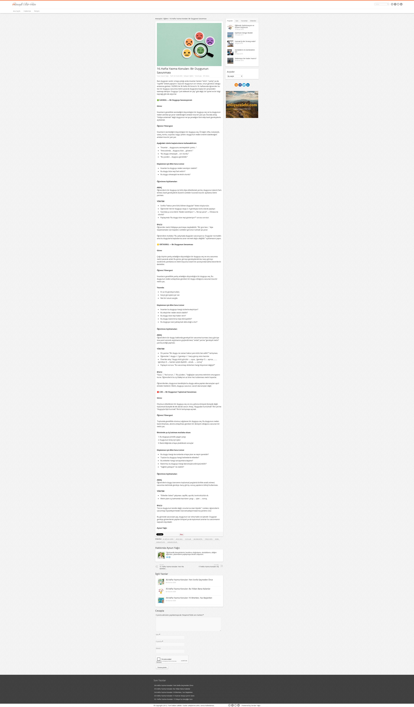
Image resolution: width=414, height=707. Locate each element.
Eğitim (165, 18)
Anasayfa (158, 18)
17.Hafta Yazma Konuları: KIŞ (209, 566)
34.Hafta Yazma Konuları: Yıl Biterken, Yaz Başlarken (189, 597)
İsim (157, 634)
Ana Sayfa (16, 11)
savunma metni (197, 539)
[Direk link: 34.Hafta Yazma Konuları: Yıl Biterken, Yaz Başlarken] (161, 603)
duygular (188, 539)
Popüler (230, 21)
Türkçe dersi (208, 539)
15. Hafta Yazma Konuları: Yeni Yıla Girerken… (172, 567)
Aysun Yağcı (165, 76)
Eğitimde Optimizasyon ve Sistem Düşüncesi (244, 26)
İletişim (36, 11)
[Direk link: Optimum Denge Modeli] (230, 38)
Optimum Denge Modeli (243, 33)
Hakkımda (27, 11)
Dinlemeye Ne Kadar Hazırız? (245, 58)
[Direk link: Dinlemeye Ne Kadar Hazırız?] (230, 63)
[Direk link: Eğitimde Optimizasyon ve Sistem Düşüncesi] (230, 29)
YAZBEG (217, 539)
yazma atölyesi (160, 542)
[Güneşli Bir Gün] (24, 5)
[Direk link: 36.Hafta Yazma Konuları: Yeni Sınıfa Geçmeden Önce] (161, 585)
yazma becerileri (172, 542)
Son (237, 21)
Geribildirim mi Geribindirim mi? (245, 51)
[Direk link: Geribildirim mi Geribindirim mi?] (230, 55)
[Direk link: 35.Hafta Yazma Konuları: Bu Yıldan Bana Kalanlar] (161, 594)
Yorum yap (198, 76)
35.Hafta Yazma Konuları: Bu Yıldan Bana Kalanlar (188, 588)
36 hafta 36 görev (168, 539)
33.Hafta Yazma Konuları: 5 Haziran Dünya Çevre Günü (174, 696)
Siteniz (158, 648)
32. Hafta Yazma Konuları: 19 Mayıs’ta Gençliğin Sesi (173, 699)
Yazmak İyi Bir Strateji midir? (245, 41)
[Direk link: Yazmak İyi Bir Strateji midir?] (230, 46)
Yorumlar (244, 21)
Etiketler (253, 21)
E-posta (159, 641)
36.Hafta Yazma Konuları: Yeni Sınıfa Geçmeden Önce (189, 579)
